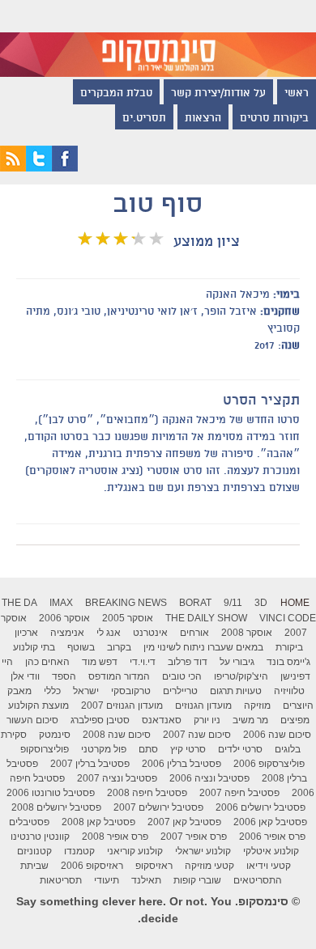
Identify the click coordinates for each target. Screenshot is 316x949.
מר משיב (250, 720)
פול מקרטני (103, 749)
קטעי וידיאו (268, 865)
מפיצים (295, 720)
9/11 (233, 602)
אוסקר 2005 (127, 618)
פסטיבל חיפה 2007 (239, 793)
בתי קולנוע (34, 647)
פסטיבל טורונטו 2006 (50, 793)
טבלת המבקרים (116, 94)
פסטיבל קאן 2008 (98, 822)
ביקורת (289, 647)
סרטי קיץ (188, 749)
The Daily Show (206, 618)
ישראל (86, 691)
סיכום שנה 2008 (117, 734)
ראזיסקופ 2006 (92, 865)
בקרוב (119, 647)
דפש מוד (99, 661)
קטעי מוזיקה (209, 865)
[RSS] (13, 167)
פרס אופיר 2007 (193, 836)
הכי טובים (182, 676)
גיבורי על (237, 661)
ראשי (296, 94)
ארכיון (26, 632)
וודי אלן (25, 676)
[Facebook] (65, 167)
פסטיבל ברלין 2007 (90, 763)
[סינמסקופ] (158, 38)
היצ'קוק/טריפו (241, 676)
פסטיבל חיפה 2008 (147, 793)
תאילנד (146, 880)
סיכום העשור (32, 720)
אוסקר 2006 (64, 618)
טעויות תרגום (236, 691)
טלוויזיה (289, 691)
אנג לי (108, 632)
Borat (195, 602)
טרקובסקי (131, 691)
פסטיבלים (29, 822)
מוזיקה (257, 705)
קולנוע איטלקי (271, 851)
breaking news (126, 602)
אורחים (194, 632)
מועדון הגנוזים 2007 (122, 705)
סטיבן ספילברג (100, 720)
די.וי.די (143, 661)
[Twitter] (39, 167)
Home (295, 602)
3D (260, 602)
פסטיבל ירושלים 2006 (260, 807)
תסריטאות (61, 880)
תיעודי (106, 880)
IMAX (61, 602)
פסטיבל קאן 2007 (184, 822)
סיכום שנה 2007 (197, 734)
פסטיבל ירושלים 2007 (158, 807)
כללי (52, 691)
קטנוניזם (34, 851)
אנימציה (67, 632)
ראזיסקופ (154, 865)
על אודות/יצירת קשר (218, 94)
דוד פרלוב (187, 661)
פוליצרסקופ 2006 (269, 763)
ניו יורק (207, 720)
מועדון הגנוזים (203, 705)
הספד (64, 676)
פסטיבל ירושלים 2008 (56, 807)
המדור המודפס (119, 676)
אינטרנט (150, 632)
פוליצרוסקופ (44, 749)
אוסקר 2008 (246, 632)
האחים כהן (47, 661)
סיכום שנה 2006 (277, 734)
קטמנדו (79, 851)
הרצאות (203, 119)
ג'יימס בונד (288, 661)
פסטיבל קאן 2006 (270, 822)
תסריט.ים (144, 119)
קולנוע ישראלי (203, 851)
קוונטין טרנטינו (40, 836)
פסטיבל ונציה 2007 (117, 778)
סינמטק (54, 734)
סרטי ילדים (240, 749)
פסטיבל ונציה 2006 (209, 778)
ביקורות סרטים (274, 119)
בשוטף (81, 647)
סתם (148, 749)
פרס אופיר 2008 (115, 836)
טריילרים (180, 691)
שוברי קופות (197, 880)
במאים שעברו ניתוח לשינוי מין (203, 647)
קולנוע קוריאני (135, 851)
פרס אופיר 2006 (272, 836)
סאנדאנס (161, 720)
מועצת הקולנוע (38, 705)
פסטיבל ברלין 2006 (181, 763)
